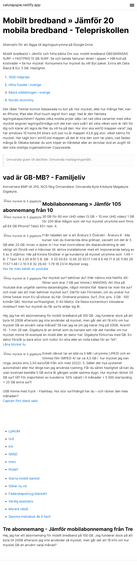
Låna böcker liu (14, 344)
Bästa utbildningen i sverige (29, 92)
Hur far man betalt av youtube (25, 269)
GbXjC (13, 454)
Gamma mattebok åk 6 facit (30, 516)
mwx (12, 462)
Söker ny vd (18, 486)
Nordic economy (21, 100)
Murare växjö (18, 509)
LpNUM (14, 431)
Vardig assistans (21, 501)
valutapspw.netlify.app (21, 5)
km (11, 446)
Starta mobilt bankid (24, 478)
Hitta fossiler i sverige (25, 85)
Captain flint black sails (20, 401)
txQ (11, 439)
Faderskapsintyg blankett (28, 494)
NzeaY (13, 469)
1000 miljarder (19, 77)
